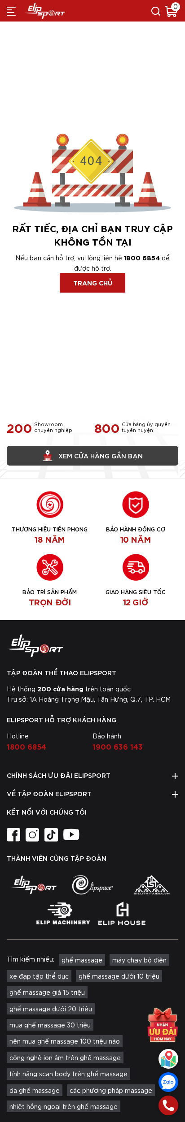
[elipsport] (33, 884)
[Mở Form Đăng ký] (162, 1024)
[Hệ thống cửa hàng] (168, 1059)
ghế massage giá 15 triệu (47, 992)
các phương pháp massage (111, 1090)
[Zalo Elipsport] (168, 1082)
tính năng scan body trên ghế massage (68, 1074)
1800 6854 (142, 257)
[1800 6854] (168, 1105)
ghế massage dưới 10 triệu (119, 976)
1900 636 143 (117, 746)
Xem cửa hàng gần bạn (100, 455)
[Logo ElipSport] (45, 11)
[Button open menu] (11, 10)
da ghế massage (34, 1090)
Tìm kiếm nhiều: (30, 959)
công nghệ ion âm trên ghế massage (65, 1057)
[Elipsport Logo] (92, 645)
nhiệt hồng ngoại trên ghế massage (63, 1106)
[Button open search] (155, 10)
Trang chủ (92, 282)
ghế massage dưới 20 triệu (50, 1009)
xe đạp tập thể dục (39, 976)
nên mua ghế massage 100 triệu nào (64, 1041)
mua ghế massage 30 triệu (50, 1025)
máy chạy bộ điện (139, 960)
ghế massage (82, 960)
